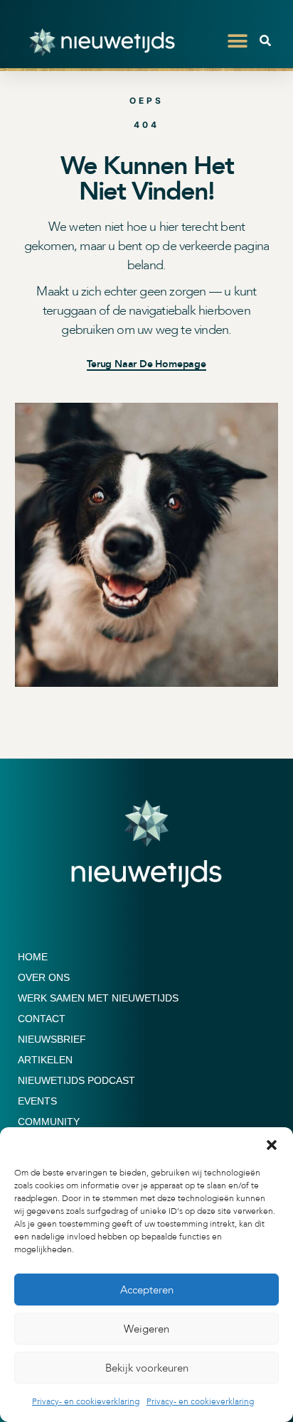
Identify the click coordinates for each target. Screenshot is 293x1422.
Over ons (44, 977)
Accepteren (147, 1290)
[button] (272, 1145)
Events (37, 1101)
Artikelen (45, 1059)
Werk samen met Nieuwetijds (98, 998)
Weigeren (146, 1329)
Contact (41, 1018)
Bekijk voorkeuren (146, 1368)
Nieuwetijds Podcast (76, 1080)
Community (49, 1121)
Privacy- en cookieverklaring (85, 1401)
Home (33, 956)
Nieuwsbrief (52, 1039)
